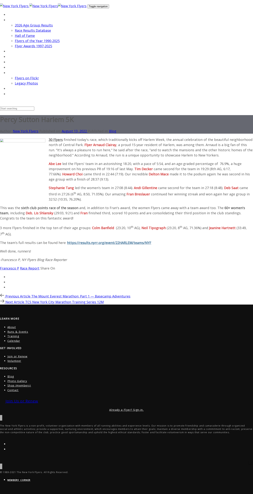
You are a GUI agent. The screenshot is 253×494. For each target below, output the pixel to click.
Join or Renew (17, 356)
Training (13, 336)
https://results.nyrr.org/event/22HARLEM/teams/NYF (109, 242)
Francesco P (9, 268)
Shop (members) (19, 385)
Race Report (29, 268)
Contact (13, 390)
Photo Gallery (17, 381)
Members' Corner (18, 480)
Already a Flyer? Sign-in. (126, 410)
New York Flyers (25, 131)
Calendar (13, 341)
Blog (112, 131)
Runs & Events (17, 331)
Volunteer (14, 361)
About (11, 327)
